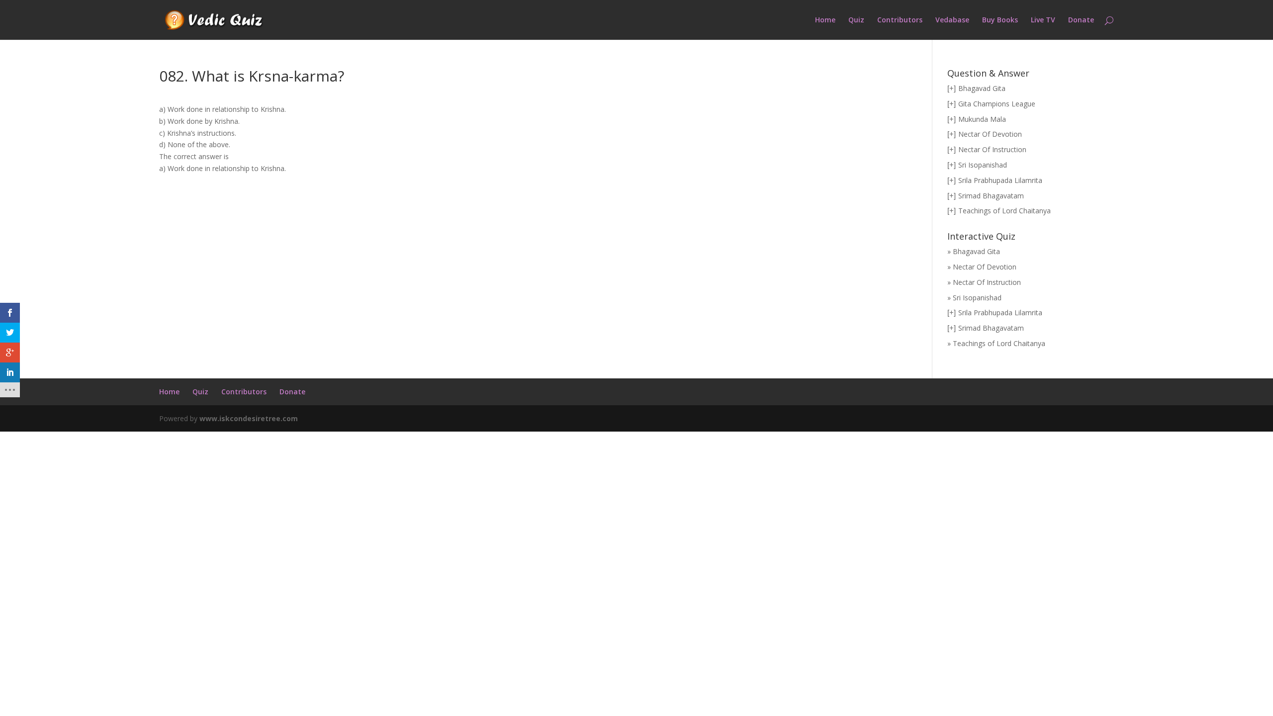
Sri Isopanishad (982, 165)
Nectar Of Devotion (990, 134)
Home (825, 20)
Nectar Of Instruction (992, 149)
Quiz (856, 20)
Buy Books (1000, 20)
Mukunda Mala (982, 119)
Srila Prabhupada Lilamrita (1000, 180)
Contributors (899, 20)
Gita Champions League (996, 103)
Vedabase (952, 20)
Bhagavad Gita (981, 88)
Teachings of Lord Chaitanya (1004, 210)
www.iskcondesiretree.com (248, 418)
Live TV (1043, 20)
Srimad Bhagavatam (991, 195)
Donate (1081, 20)
